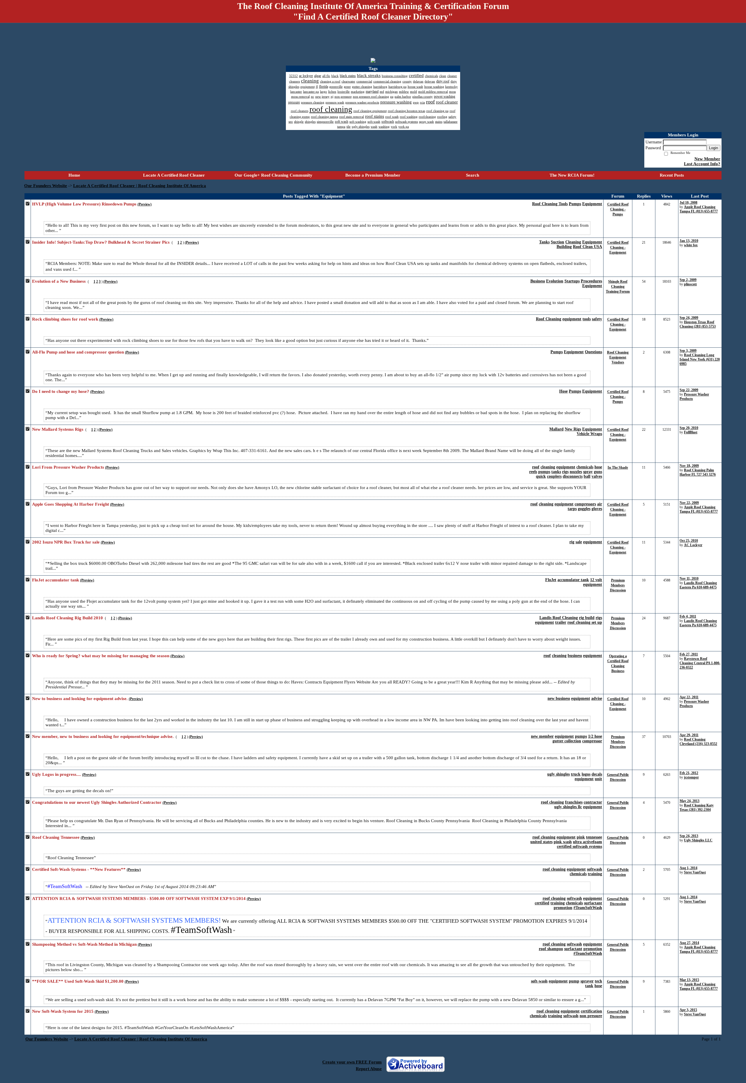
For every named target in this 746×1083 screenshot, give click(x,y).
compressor (592, 741)
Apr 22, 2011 (689, 697)
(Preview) (145, 204)
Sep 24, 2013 (689, 836)
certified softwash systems (579, 846)
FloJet (550, 580)
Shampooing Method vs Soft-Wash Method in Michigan (84, 944)
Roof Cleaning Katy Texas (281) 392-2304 (697, 807)
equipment (571, 319)
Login (713, 148)
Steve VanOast (695, 872)
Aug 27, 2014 (689, 943)
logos (586, 774)
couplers (554, 476)
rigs (565, 472)
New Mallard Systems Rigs (57, 429)
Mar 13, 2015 (689, 980)
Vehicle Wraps (589, 434)
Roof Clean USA (587, 247)
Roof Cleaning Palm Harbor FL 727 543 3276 (698, 472)
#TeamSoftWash (587, 908)
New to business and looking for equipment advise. (80, 698)
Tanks (544, 242)
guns (598, 472)
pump (574, 981)
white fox (691, 245)
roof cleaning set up (584, 622)
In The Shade (618, 467)
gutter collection (567, 741)
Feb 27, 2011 (689, 654)
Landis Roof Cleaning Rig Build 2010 (67, 618)
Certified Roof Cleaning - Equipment (618, 247)
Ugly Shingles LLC (698, 840)
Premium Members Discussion (618, 585)
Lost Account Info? (702, 163)
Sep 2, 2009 (688, 280)
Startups (572, 281)
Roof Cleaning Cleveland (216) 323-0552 (698, 741)
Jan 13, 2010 (689, 241)
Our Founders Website (45, 185)
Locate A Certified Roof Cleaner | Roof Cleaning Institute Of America (139, 185)
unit (598, 779)
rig (571, 542)
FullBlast (690, 432)
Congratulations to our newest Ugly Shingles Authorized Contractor (96, 802)
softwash (594, 869)
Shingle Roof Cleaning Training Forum (618, 286)
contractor (593, 802)
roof (535, 467)
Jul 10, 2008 (688, 203)
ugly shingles (558, 774)
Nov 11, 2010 (689, 578)
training (595, 874)
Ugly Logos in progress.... (56, 774)
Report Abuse (369, 1068)
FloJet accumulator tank (55, 580)
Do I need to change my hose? (60, 391)
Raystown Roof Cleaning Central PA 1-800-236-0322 (700, 663)
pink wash (563, 842)
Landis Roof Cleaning (558, 618)
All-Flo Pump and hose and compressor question (78, 352)
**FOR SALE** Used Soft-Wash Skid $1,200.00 (78, 981)
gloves (597, 509)
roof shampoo (551, 949)
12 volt (596, 580)
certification (591, 1011)
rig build (586, 618)
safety (597, 319)
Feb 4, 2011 (688, 616)
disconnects (573, 476)
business (575, 655)
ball (587, 476)
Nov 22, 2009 (689, 503)
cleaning (548, 467)
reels (533, 472)
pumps (544, 472)
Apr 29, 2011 (689, 735)
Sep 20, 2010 (689, 428)
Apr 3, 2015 (688, 1010)
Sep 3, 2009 (688, 351)
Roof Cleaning (548, 319)
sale (579, 542)
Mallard (556, 429)
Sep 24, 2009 (689, 318)
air (599, 504)
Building (564, 247)
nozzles (576, 472)
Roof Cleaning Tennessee (56, 837)
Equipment (592, 204)
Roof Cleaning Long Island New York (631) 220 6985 (700, 359)
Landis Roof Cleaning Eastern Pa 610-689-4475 (698, 585)
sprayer (587, 981)
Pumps (575, 204)
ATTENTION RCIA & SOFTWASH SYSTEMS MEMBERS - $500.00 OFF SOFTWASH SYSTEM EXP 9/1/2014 (139, 898)
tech (598, 981)
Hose (563, 391)
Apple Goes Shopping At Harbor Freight (70, 504)
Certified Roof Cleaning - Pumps (618, 209)
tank (589, 986)
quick (541, 476)
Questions (593, 352)
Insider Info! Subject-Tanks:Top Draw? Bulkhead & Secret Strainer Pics (101, 242)
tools (587, 319)
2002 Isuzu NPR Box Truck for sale (66, 542)
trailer (560, 622)
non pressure (591, 1016)
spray (588, 472)
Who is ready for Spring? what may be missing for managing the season (100, 655)
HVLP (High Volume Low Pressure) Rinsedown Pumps (84, 204)
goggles (584, 509)
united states (541, 842)
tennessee (594, 837)
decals (597, 774)
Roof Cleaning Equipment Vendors (618, 357)
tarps (572, 509)
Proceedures (591, 281)
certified (542, 903)
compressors (585, 504)
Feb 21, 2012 (689, 773)
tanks (556, 472)
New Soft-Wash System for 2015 (63, 1011)
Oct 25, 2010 (689, 541)
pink (581, 837)
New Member (707, 159)
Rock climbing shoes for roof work (65, 319)
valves (597, 476)
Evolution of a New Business (59, 281)
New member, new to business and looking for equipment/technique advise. (103, 736)
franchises (574, 802)
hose (598, 467)
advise (596, 698)
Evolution (554, 281)
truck (575, 774)
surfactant (593, 903)
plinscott (690, 284)
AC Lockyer (693, 545)
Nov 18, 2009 (689, 466)
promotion (563, 908)
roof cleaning (552, 802)
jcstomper (691, 777)
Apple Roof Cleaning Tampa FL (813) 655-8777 (699, 209)
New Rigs (573, 429)
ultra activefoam (587, 842)
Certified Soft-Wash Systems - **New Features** (79, 869)
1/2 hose (595, 736)
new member (542, 736)
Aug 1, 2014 (688, 868)
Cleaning (573, 242)
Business (537, 281)
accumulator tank (573, 580)
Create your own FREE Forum (352, 1062)
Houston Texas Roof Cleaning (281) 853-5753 (698, 324)
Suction (557, 242)
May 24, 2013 (689, 801)
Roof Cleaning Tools (550, 204)
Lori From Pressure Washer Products (68, 467)
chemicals (584, 467)
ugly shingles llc (568, 807)
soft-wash (539, 981)
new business (559, 698)
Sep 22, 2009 (689, 390)
